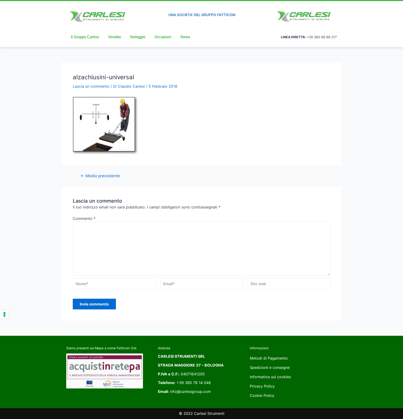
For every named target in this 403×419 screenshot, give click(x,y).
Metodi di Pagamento (269, 358)
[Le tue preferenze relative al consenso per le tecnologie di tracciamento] (4, 314)
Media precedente (100, 176)
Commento (84, 218)
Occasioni (163, 37)
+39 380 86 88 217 (322, 37)
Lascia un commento (91, 86)
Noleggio (137, 37)
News (185, 37)
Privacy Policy (262, 386)
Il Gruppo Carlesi (85, 37)
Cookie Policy (262, 395)
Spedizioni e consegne (270, 367)
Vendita (114, 37)
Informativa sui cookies (270, 376)
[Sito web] (288, 284)
